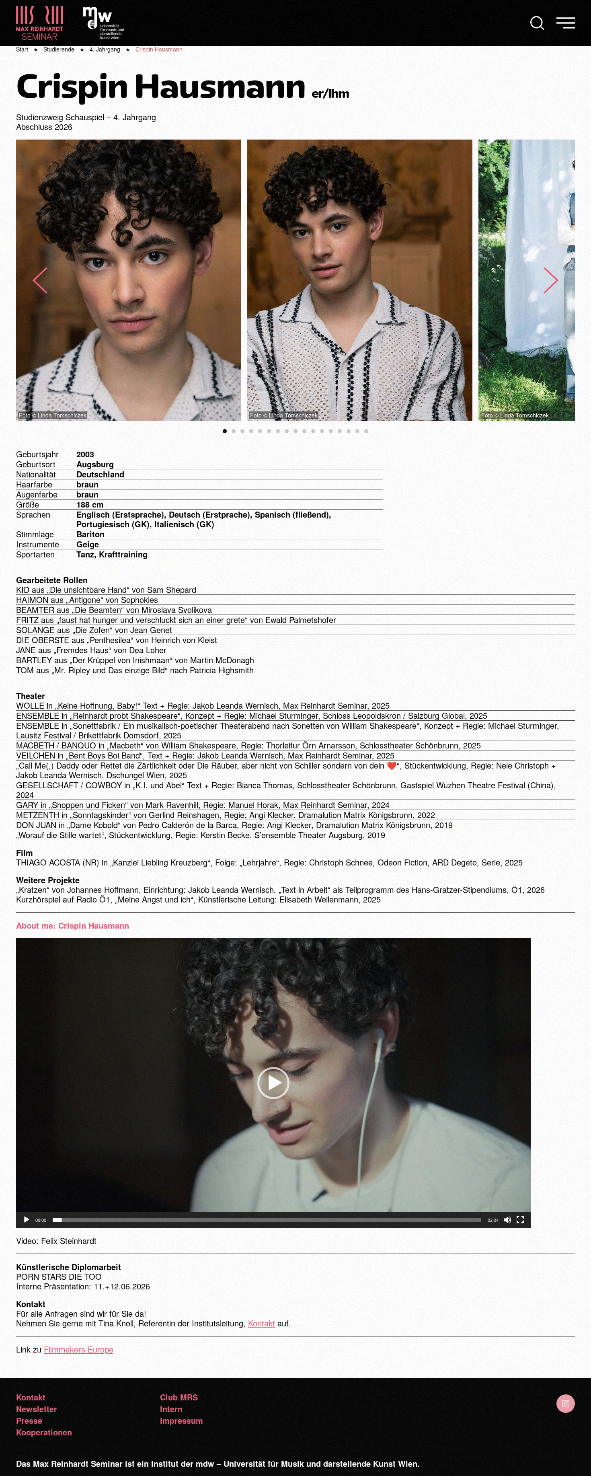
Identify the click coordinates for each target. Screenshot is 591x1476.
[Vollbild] (520, 1220)
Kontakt (261, 1323)
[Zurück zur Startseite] (39, 23)
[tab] (225, 431)
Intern (171, 1409)
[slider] (267, 1220)
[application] (273, 1083)
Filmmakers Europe (78, 1349)
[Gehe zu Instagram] (565, 1403)
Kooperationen (44, 1432)
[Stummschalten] (507, 1220)
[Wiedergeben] (27, 1220)
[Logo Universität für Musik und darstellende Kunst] (103, 21)
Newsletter (36, 1409)
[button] (537, 23)
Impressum (181, 1420)
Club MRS (179, 1397)
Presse (29, 1420)
